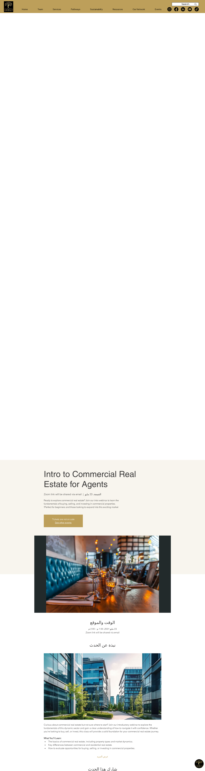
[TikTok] (197, 9)
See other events (63, 522)
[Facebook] (176, 9)
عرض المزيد (102, 756)
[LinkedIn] (183, 9)
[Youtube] (190, 9)
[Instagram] (169, 9)
